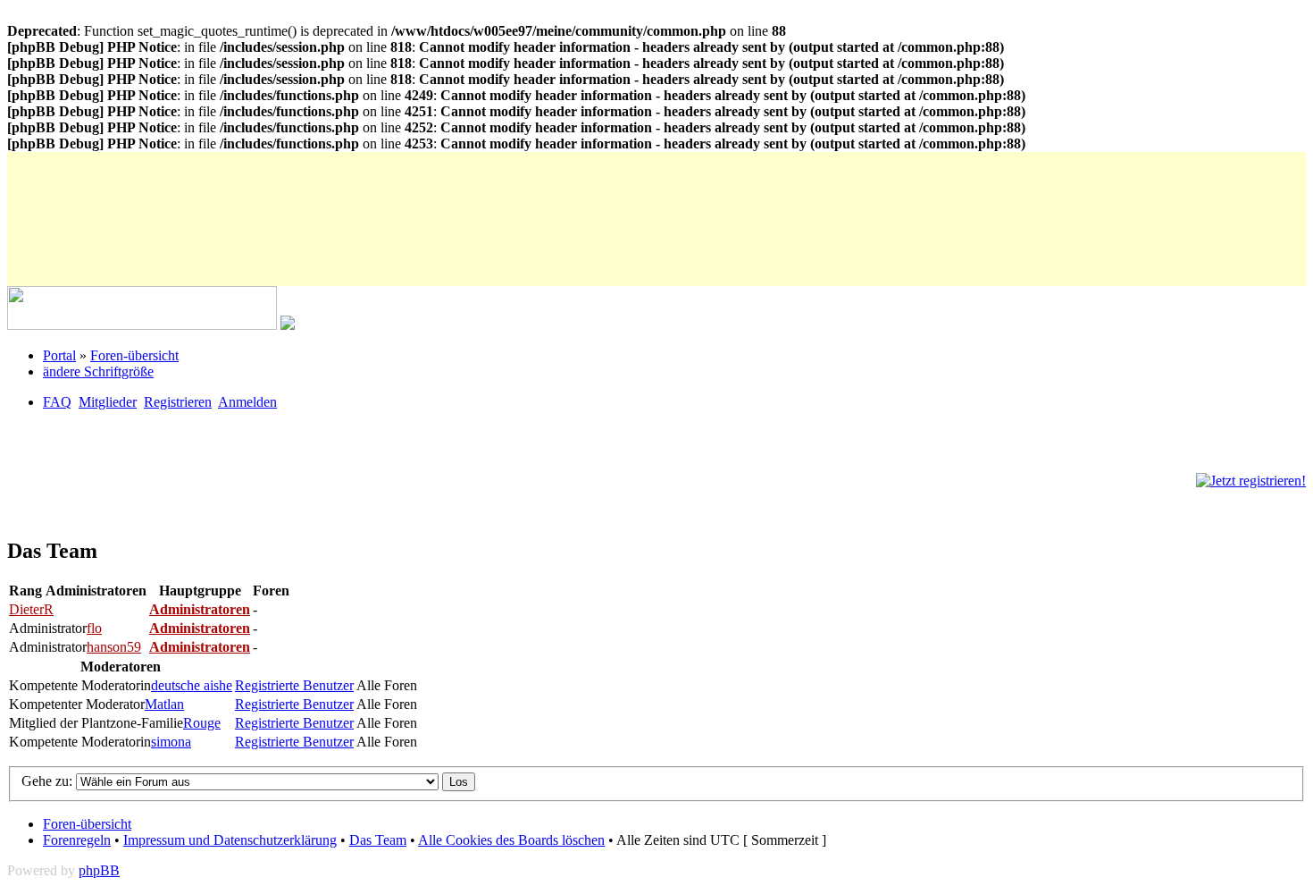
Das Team (377, 840)
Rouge (202, 722)
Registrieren (178, 401)
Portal (59, 355)
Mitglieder (108, 401)
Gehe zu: (48, 781)
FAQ (57, 401)
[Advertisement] (332, 192)
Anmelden (247, 401)
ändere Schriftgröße (98, 371)
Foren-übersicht (134, 355)
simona (171, 741)
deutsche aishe (191, 685)
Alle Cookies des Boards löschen (511, 840)
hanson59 (114, 646)
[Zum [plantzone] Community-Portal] (142, 325)
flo (94, 628)
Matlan (164, 704)
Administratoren (199, 609)
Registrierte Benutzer (294, 685)
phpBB (99, 870)
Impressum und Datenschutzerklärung (230, 840)
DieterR (31, 609)
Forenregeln (77, 840)
